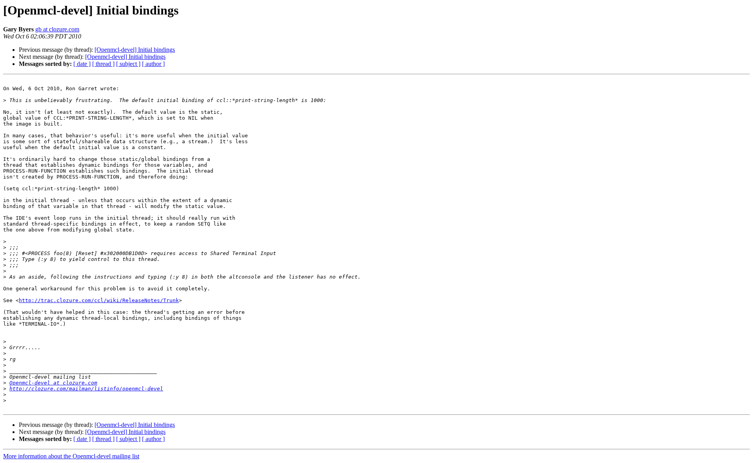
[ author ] (153, 63)
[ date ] (82, 63)
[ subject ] (128, 63)
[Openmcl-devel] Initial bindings (135, 49)
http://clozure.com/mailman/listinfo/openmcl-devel (86, 389)
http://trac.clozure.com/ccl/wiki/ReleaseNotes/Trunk (99, 300)
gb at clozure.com (57, 29)
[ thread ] (103, 63)
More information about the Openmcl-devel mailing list (71, 456)
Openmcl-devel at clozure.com (53, 383)
